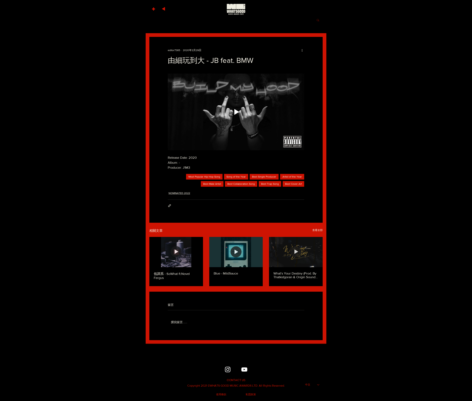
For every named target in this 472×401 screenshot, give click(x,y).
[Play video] (236, 112)
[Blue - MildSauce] (236, 252)
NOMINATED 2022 (179, 193)
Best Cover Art (293, 183)
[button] (154, 8)
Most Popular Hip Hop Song (204, 176)
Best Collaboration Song (241, 183)
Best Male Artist (212, 183)
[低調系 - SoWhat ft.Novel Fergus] (176, 252)
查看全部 (317, 230)
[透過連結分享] (169, 205)
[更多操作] (302, 50)
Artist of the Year (292, 176)
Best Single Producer (264, 176)
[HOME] (236, 9)
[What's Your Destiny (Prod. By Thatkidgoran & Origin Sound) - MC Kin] (296, 252)
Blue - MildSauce (226, 273)
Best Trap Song (270, 183)
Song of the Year (236, 176)
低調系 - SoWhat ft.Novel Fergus (172, 276)
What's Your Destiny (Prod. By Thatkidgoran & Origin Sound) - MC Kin (295, 275)
